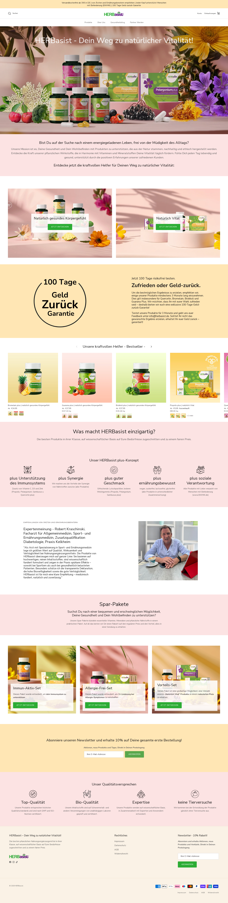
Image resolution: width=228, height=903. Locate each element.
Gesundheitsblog (118, 22)
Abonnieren (134, 754)
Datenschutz (120, 845)
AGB (116, 849)
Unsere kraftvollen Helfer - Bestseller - (114, 347)
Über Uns (101, 22)
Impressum (119, 841)
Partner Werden (137, 22)
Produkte (88, 22)
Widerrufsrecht (121, 853)
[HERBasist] (114, 13)
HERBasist (19, 886)
